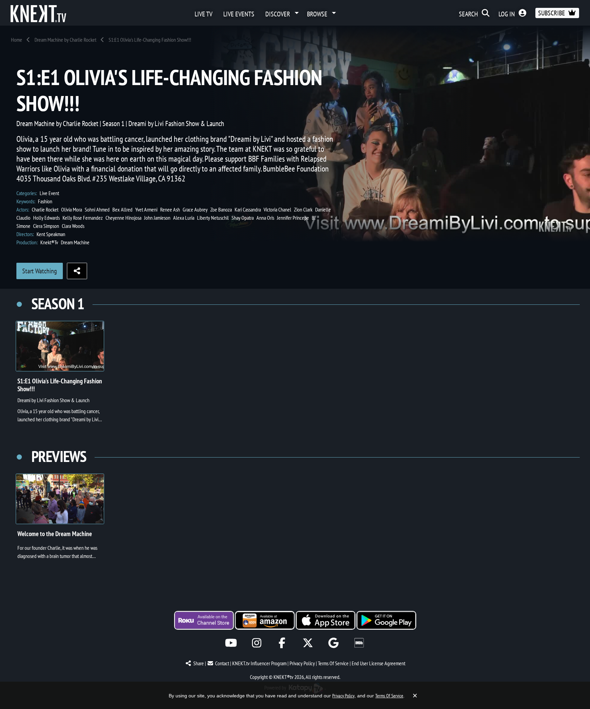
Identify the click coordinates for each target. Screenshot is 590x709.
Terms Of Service (333, 663)
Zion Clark (303, 209)
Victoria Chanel (277, 209)
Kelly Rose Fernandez (82, 217)
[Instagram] (256, 643)
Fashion (45, 201)
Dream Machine (75, 242)
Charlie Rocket (45, 209)
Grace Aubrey (195, 209)
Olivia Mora (71, 209)
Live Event (49, 193)
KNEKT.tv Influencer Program (259, 663)
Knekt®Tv (49, 242)
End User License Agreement (378, 663)
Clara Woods (73, 225)
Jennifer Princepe (293, 217)
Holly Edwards (46, 217)
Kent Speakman (51, 234)
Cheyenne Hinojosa (123, 217)
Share (198, 663)
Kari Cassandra (248, 209)
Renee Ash (170, 209)
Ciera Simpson (46, 225)
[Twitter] (307, 643)
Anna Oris (265, 217)
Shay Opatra (242, 217)
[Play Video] (60, 346)
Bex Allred (122, 209)
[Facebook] (282, 643)
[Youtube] (231, 643)
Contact (222, 663)
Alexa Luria (183, 217)
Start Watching (39, 271)
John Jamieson (157, 217)
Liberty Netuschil (213, 217)
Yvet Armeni (146, 209)
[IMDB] (359, 643)
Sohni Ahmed (97, 209)
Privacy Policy (302, 663)
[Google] (333, 643)
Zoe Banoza (221, 209)
